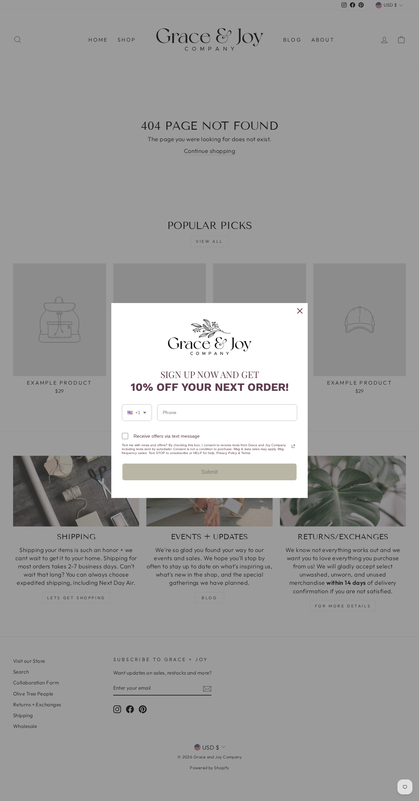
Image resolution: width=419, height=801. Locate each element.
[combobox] (137, 412)
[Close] (300, 311)
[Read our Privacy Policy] (293, 446)
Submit (209, 472)
